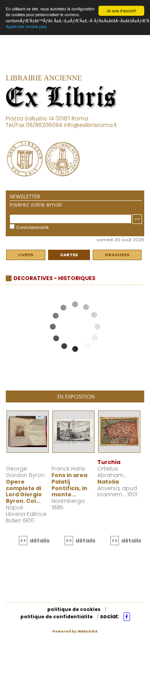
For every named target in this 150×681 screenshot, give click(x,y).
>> (137, 219)
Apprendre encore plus (26, 26)
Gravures (117, 255)
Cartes (69, 255)
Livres (25, 255)
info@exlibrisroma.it (90, 125)
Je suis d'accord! (121, 10)
